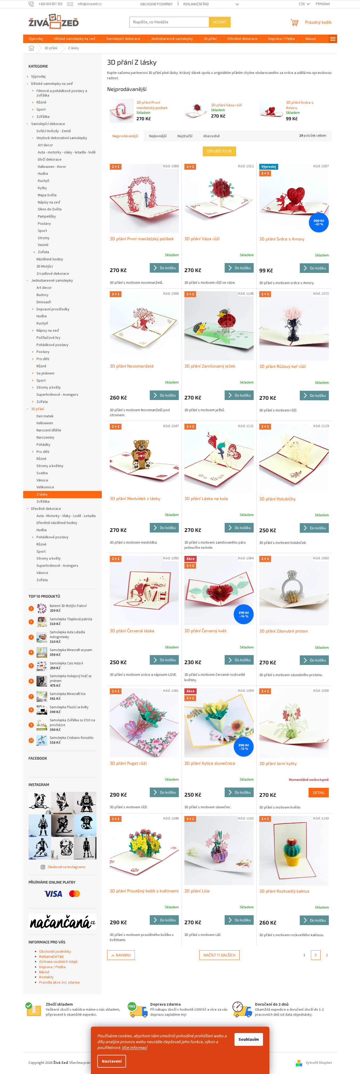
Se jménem (45, 373)
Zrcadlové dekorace (53, 273)
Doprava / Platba (52, 967)
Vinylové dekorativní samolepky (62, 138)
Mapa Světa (47, 195)
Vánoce (42, 480)
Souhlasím (248, 1039)
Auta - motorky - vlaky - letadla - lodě (67, 152)
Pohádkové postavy (52, 345)
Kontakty (46, 977)
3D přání (37, 409)
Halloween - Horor (52, 166)
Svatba (42, 473)
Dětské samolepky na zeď (52, 83)
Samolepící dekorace (48, 124)
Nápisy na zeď (49, 202)
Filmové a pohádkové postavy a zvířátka (62, 93)
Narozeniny (45, 437)
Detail (319, 792)
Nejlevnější (158, 136)
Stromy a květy (49, 387)
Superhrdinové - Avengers (57, 394)
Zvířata (43, 252)
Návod (44, 972)
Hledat (219, 22)
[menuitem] (35, 39)
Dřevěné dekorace (46, 508)
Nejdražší (184, 136)
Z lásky (42, 494)
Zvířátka (43, 116)
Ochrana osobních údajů (58, 961)
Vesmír (43, 245)
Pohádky (43, 444)
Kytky (42, 188)
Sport (41, 109)
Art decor (45, 145)
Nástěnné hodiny (50, 259)
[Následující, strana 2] (316, 955)
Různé (41, 102)
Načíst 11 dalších (219, 955)
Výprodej (38, 76)
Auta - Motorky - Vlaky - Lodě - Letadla (66, 516)
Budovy (42, 295)
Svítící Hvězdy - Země (54, 131)
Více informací (134, 1048)
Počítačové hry (48, 337)
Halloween (45, 423)
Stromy (44, 238)
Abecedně (211, 136)
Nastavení (112, 1061)
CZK (302, 4)
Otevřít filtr (219, 151)
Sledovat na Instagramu (66, 867)
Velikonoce (45, 487)
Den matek (45, 416)
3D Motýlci (45, 266)
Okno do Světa (50, 209)
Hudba (43, 173)
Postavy (44, 223)
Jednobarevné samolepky (52, 280)
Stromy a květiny (50, 466)
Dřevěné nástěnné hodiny (57, 523)
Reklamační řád (196, 4)
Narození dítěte (49, 430)
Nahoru (123, 955)
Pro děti (43, 359)
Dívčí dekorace (50, 159)
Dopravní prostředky (53, 309)
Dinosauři (44, 302)
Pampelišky (47, 216)
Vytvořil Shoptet (319, 1063)
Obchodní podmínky (156, 4)
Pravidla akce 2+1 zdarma (59, 982)
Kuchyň (43, 181)
